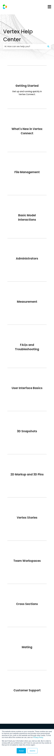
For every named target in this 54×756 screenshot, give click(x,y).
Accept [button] (21, 751)
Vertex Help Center (18, 35)
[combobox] (24, 46)
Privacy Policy (38, 737)
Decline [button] (32, 751)
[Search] (48, 46)
